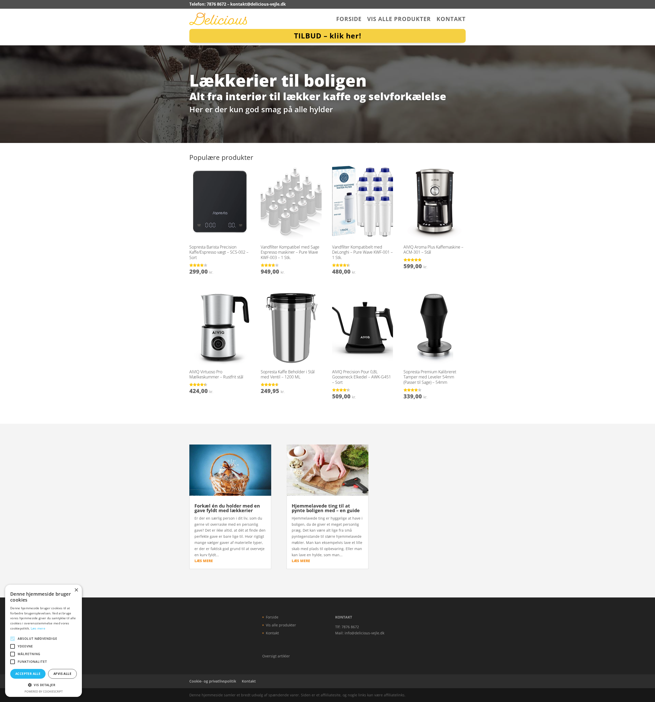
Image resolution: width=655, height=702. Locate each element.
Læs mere (38, 628)
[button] (43, 685)
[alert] (43, 641)
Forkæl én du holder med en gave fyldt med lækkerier (227, 508)
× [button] (76, 590)
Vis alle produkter (399, 20)
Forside (349, 20)
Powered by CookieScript (44, 691)
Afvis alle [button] (62, 674)
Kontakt (451, 20)
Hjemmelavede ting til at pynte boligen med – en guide (326, 508)
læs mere (203, 560)
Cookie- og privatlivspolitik (212, 681)
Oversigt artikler (276, 656)
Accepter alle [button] (27, 674)
